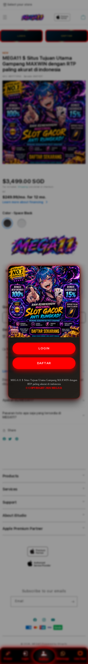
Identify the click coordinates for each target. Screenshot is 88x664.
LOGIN (44, 348)
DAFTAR (44, 363)
